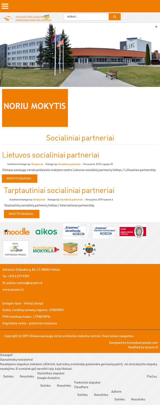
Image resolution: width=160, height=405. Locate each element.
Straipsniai (37, 164)
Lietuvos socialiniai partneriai (50, 155)
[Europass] (17, 249)
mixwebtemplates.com (142, 342)
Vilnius (55, 269)
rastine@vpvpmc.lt (29, 283)
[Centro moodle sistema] (17, 231)
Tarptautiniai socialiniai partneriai (59, 190)
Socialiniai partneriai (69, 164)
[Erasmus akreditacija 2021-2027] (77, 231)
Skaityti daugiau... (19, 178)
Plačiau (152, 376)
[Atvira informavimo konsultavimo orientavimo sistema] (47, 231)
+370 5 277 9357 (18, 276)
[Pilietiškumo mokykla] (47, 249)
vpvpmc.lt (151, 347)
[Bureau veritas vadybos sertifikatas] (134, 231)
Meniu (5, 7)
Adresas (8, 269)
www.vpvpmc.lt (13, 289)
